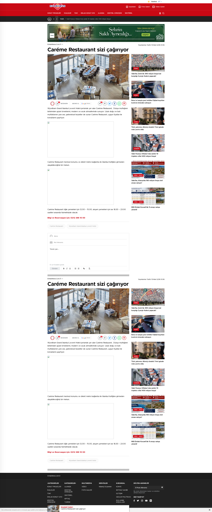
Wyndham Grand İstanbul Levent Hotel (82, 226)
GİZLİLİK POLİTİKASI (123, 497)
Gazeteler (132, 7)
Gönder (55, 268)
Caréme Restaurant (56, 226)
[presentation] (53, 19)
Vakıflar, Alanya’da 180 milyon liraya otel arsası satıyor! (84, 19)
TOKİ (76, 13)
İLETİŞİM (119, 493)
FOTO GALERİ (87, 490)
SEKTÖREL (128, 13)
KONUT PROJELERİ (54, 13)
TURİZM (67, 502)
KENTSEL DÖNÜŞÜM (114, 13)
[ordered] (75, 268)
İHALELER (67, 13)
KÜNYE (118, 487)
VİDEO (84, 487)
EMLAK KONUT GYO (88, 13)
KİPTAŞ (67, 499)
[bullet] (78, 268)
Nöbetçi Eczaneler (105, 487)
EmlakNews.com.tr (54, 44)
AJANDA (101, 13)
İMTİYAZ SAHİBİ (122, 490)
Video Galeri (160, 7)
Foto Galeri (146, 7)
